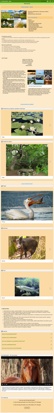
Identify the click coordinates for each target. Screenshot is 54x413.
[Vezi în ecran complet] (51, 384)
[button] (27, 334)
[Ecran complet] (52, 1)
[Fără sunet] (48, 384)
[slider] (25, 384)
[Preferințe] (47, 1)
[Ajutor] (50, 1)
